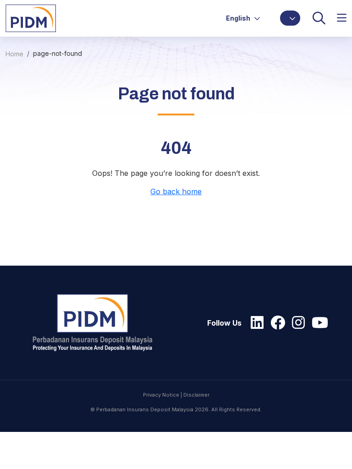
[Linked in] (255, 323)
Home (14, 54)
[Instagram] (296, 323)
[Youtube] (317, 323)
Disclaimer (196, 395)
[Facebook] (275, 323)
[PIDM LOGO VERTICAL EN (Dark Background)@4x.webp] (97, 322)
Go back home (176, 191)
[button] (290, 18)
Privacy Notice (161, 395)
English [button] (239, 18)
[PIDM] (31, 17)
